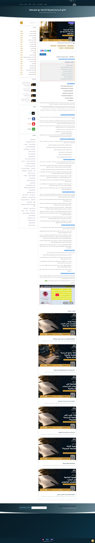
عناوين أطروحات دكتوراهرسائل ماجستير (29, 213)
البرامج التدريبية (31, 72)
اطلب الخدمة (43, 54)
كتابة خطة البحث (59, 524)
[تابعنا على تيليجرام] (70, 531)
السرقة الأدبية (32, 42)
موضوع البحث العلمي (31, 175)
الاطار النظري (32, 31)
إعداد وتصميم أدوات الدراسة (57, 530)
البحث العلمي (32, 33)
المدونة (29, 4)
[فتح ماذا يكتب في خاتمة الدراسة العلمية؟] (57, 418)
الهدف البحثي (33, 168)
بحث (21, 22)
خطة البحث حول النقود (31, 220)
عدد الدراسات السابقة (31, 173)
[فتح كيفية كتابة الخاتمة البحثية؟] (57, 449)
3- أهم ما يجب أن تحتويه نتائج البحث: (66, 69)
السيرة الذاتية (32, 44)
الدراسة (27, 210)
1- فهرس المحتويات (69, 65)
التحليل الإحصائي (31, 35)
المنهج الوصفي (32, 139)
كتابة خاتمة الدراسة (46, 524)
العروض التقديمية (31, 74)
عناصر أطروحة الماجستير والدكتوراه (29, 187)
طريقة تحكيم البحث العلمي (31, 161)
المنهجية (25, 175)
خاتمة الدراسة (32, 61)
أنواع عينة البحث (29, 202)
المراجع (33, 63)
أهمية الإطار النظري (32, 190)
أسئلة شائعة (28, 526)
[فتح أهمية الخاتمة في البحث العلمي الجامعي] (57, 480)
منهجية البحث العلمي (30, 59)
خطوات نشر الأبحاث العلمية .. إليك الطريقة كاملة (28, 205)
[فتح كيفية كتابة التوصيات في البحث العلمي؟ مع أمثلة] (57, 325)
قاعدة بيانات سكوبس (31, 151)
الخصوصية (28, 524)
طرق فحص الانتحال (32, 144)
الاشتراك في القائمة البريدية (25, 507)
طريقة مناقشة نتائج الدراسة (61, 45)
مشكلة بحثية (33, 149)
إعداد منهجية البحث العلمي (58, 528)
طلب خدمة (21, 4)
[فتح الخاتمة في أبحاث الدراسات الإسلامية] (57, 387)
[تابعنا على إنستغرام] (69, 1)
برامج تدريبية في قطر (31, 225)
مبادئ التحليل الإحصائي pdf (25, 199)
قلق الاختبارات (25, 208)
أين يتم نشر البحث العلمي (31, 180)
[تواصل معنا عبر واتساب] (75, 533)
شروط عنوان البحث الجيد (26, 168)
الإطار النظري (33, 199)
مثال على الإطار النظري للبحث (30, 185)
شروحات (22, 210)
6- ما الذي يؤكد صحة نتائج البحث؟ (67, 75)
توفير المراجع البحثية (46, 526)
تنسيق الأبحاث (32, 46)
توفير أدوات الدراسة (59, 532)
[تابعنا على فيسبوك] (75, 1)
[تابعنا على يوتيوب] (71, 1)
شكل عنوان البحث (32, 210)
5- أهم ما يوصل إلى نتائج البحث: (67, 73)
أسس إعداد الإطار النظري (31, 192)
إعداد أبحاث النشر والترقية (45, 528)
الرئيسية (45, 4)
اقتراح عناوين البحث (32, 178)
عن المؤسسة (40, 4)
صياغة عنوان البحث (27, 149)
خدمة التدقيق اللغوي (32, 156)
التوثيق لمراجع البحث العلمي (30, 146)
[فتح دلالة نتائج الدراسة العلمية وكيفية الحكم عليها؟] (57, 356)
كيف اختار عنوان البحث (31, 197)
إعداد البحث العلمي (32, 208)
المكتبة (26, 4)
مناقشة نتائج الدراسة (70, 45)
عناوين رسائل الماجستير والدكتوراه (28, 57)
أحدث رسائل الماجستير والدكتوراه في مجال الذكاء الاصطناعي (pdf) (26, 84)
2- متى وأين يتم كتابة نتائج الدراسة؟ (67, 67)
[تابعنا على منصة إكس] (73, 1)
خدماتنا (34, 4)
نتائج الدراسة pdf (53, 45)
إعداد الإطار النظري (59, 526)
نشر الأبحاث (32, 50)
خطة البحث (32, 48)
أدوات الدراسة (32, 55)
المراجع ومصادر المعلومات (31, 163)
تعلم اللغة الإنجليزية (32, 215)
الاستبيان (25, 144)
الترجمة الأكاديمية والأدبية (30, 70)
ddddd (34, 202)
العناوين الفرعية (24, 197)
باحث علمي (23, 161)
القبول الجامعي (31, 65)
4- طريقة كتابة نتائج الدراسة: (68, 71)
